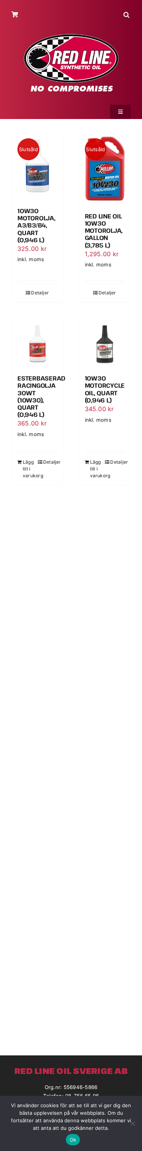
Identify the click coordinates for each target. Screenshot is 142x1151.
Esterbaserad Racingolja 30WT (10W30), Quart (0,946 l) (41, 396)
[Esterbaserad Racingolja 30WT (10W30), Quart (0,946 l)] (37, 344)
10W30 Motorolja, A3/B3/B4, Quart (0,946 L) (36, 225)
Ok (73, 1140)
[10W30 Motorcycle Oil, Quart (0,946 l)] (105, 344)
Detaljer (40, 292)
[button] (127, 14)
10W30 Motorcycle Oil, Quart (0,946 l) (105, 389)
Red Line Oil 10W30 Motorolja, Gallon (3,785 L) (104, 230)
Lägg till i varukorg (30, 468)
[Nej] (132, 1123)
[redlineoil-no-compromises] (71, 36)
